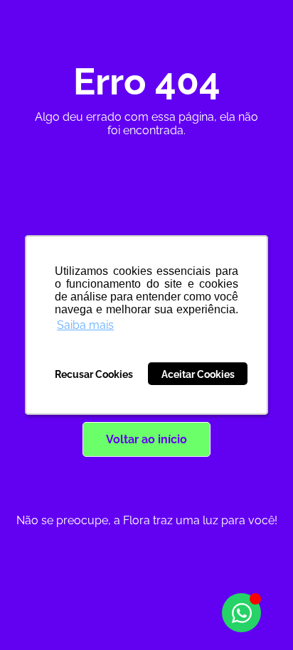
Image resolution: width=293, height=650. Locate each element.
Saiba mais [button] (85, 325)
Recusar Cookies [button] (94, 374)
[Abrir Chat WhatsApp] (241, 612)
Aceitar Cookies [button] (198, 374)
